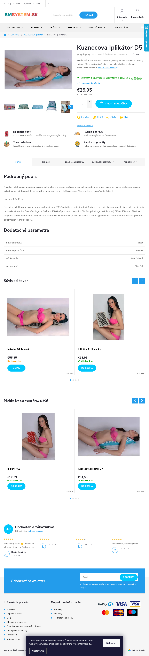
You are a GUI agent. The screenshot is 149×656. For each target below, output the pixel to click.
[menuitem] (16, 27)
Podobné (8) (129, 162)
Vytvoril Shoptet (138, 650)
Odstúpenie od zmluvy (17, 630)
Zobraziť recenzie (35, 531)
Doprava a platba (23, 3)
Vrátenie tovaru (14, 639)
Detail (16, 368)
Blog (38, 3)
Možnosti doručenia (90, 83)
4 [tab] (78, 380)
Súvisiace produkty (101, 162)
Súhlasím (111, 643)
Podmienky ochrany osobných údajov (24, 626)
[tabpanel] (39, 332)
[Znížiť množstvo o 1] (89, 106)
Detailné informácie (107, 67)
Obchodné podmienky (17, 622)
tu (90, 643)
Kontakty (7, 3)
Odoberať (128, 577)
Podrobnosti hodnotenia (116, 54)
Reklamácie (12, 634)
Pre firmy (58, 614)
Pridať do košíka (116, 103)
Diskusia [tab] (46, 162)
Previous (135, 281)
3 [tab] (76, 380)
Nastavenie (38, 650)
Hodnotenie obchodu (63, 618)
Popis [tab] (18, 162)
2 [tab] (73, 380)
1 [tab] (70, 380)
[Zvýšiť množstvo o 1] (89, 102)
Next (142, 281)
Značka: (85, 125)
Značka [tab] (74, 162)
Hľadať (88, 15)
